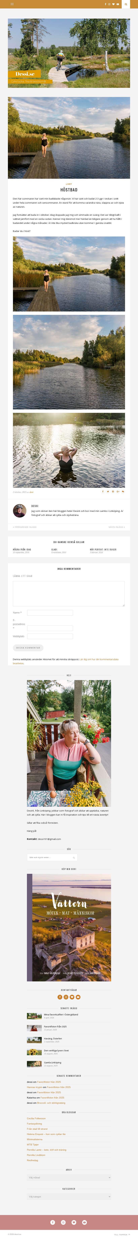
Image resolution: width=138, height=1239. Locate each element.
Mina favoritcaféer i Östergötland (61, 1014)
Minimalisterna (34, 1139)
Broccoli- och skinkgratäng (51, 1103)
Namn (17, 612)
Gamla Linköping (52, 1062)
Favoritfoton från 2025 (55, 1026)
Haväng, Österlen (53, 1038)
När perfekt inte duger (103, 549)
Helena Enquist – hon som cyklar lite (46, 1134)
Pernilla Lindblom (36, 1155)
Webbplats (18, 636)
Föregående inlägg (25, 527)
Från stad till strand (37, 1129)
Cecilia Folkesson (36, 1118)
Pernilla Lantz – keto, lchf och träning (46, 1149)
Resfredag (32, 1160)
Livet (69, 184)
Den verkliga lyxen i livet (56, 1050)
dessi (31, 492)
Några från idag (22, 549)
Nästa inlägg (116, 527)
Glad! (54, 549)
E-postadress (19, 624)
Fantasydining (34, 1123)
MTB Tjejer (33, 1144)
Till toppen (121, 1235)
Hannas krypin (34, 1087)
